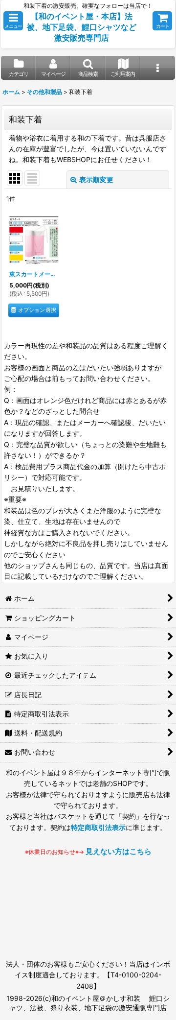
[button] (13, 20)
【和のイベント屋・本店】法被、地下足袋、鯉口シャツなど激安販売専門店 (81, 27)
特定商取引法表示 (98, 827)
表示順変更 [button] (96, 179)
